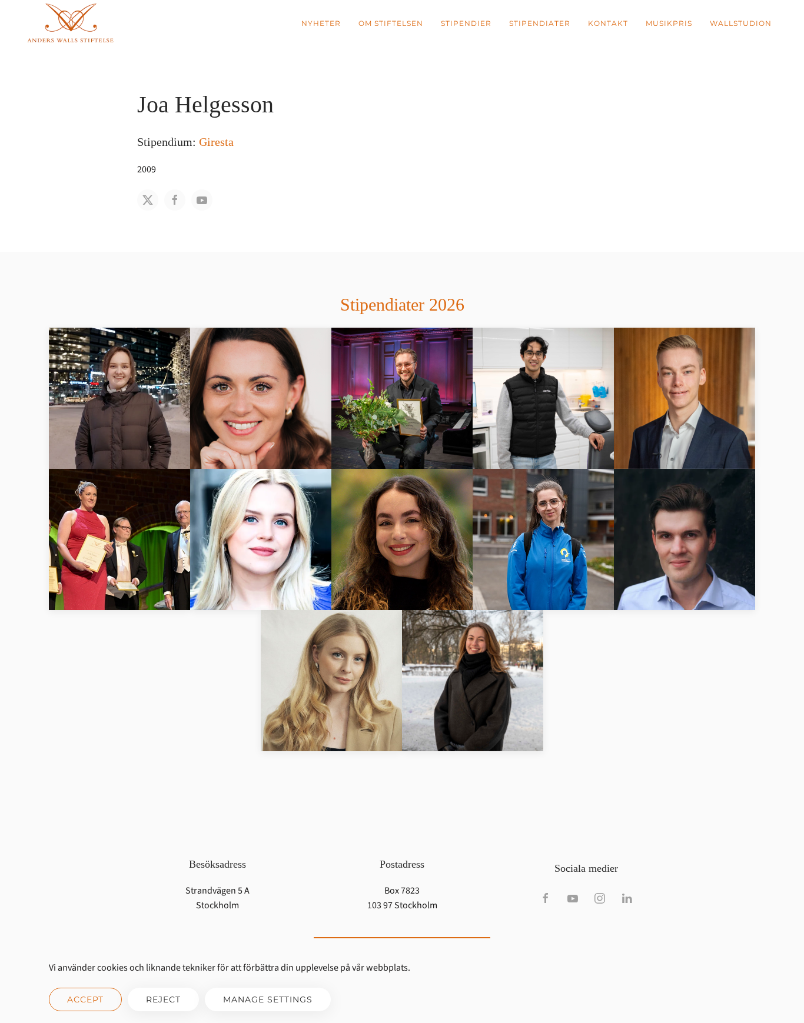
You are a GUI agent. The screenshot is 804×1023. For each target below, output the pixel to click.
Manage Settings (268, 999)
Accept (85, 999)
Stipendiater (539, 23)
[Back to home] (71, 23)
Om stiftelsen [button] (390, 23)
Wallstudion (741, 23)
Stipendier (466, 23)
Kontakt (608, 23)
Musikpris (669, 23)
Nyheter (321, 23)
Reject (163, 999)
